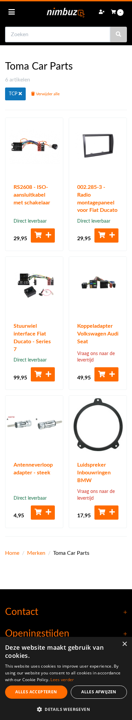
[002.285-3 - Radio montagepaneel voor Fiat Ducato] (98, 146)
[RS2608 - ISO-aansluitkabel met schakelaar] (34, 146)
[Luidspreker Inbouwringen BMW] (98, 424)
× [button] (124, 644)
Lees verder (62, 679)
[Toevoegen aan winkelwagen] (43, 235)
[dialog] (66, 678)
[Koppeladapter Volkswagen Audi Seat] (98, 285)
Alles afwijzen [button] (98, 692)
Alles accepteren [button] (36, 692)
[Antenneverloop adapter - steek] (34, 424)
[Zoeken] (118, 34)
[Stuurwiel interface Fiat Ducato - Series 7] (34, 285)
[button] (66, 709)
